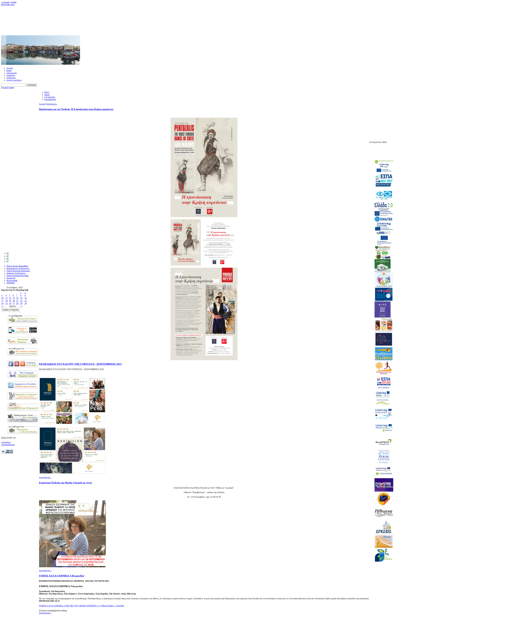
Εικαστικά (11, 278)
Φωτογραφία (12, 280)
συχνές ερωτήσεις (14, 80)
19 (10, 301)
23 (25, 301)
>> (21, 306)
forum (9, 70)
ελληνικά (5, 2)
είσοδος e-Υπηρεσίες (11, 310)
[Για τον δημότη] (8, 253)
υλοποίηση (5, 442)
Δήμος (47, 94)
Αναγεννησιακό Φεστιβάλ (18, 276)
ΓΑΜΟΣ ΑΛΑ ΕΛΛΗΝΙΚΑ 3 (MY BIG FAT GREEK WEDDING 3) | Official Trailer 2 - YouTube (81, 606)
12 (10, 298)
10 (2, 298)
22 (21, 301)
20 (14, 301)
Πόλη (46, 92)
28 (17, 303)
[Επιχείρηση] (8, 259)
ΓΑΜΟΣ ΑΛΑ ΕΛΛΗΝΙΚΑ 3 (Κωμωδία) (61, 575)
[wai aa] (7, 453)
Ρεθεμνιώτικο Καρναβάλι (17, 266)
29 (21, 303)
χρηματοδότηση (8, 445)
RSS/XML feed (7, 4)
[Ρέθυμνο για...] (8, 261)
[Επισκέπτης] (8, 256)
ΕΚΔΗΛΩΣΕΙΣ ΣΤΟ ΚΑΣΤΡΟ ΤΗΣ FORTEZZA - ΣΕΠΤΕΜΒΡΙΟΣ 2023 (80, 364)
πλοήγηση (10, 75)
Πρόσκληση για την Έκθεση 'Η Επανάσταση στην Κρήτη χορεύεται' (76, 109)
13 (14, 298)
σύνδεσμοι (11, 78)
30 (25, 303)
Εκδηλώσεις (51, 104)
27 (14, 303)
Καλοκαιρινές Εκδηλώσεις (18, 268)
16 (25, 298)
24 (2, 303)
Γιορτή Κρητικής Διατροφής (18, 271)
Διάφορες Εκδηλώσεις (16, 273)
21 (17, 301)
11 (6, 298)
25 (6, 303)
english (13, 2)
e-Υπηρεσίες (49, 97)
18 (6, 301)
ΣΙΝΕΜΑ (11, 283)
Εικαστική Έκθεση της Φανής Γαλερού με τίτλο (65, 482)
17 (2, 301)
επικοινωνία (11, 73)
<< (2, 306)
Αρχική (9, 68)
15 (21, 298)
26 (10, 303)
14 (17, 298)
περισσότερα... (45, 477)
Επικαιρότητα (50, 99)
